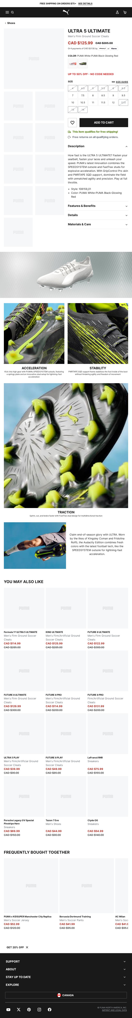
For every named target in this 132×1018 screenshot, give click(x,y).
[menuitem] (8, 1009)
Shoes (11, 23)
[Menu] (7, 12)
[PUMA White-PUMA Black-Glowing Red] (72, 63)
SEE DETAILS (85, 3)
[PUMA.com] (66, 12)
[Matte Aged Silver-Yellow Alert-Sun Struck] (83, 63)
